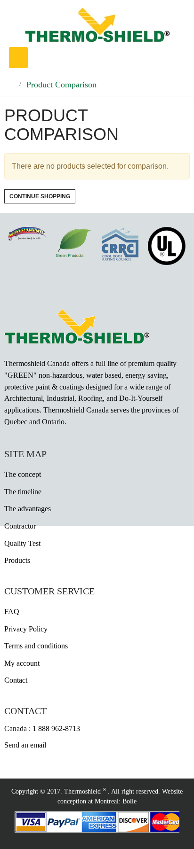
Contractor (20, 526)
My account (22, 663)
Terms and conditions (36, 646)
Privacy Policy (26, 629)
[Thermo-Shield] (97, 24)
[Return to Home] (10, 84)
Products (17, 560)
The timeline (22, 492)
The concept (22, 474)
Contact (15, 680)
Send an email (25, 745)
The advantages (27, 509)
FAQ (11, 611)
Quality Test (22, 543)
